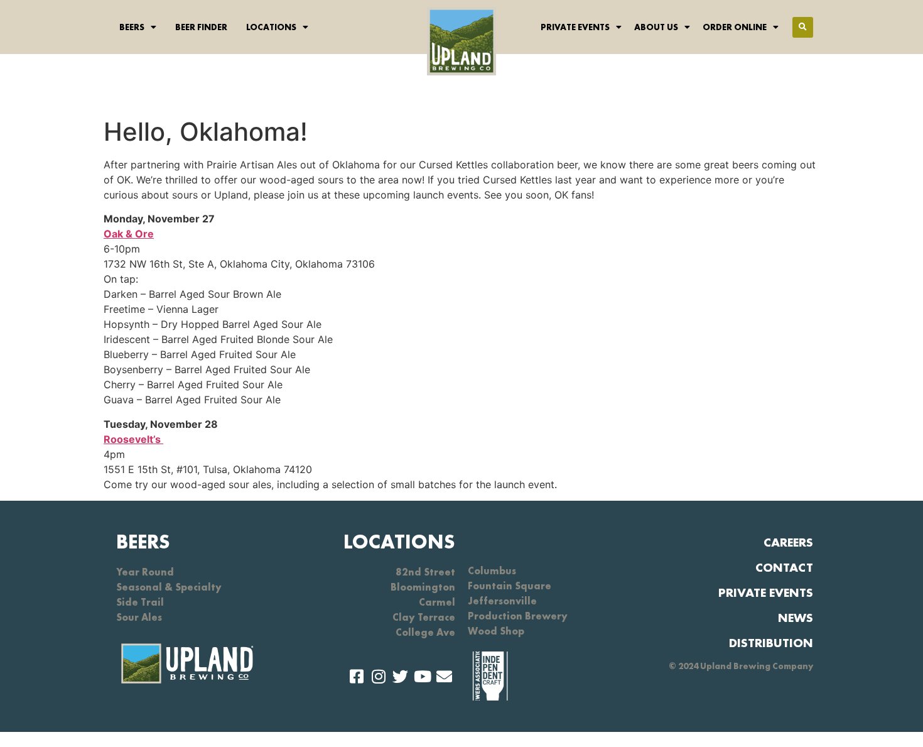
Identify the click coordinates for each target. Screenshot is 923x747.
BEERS (143, 542)
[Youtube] (422, 676)
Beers (131, 27)
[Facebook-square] (356, 676)
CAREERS (788, 542)
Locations (271, 27)
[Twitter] (400, 676)
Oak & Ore (129, 233)
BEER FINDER (201, 27)
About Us (656, 27)
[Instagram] (378, 676)
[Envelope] (444, 676)
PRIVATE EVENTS (765, 592)
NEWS (795, 617)
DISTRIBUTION (771, 643)
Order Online (735, 27)
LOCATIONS (399, 542)
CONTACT (784, 567)
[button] (802, 27)
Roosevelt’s (133, 439)
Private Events (575, 27)
